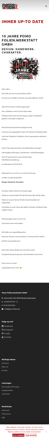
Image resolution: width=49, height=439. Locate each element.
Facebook (8, 326)
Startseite (5, 363)
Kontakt (5, 370)
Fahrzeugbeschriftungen (10, 387)
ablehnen (31, 435)
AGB (3, 417)
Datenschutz (6, 414)
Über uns (5, 367)
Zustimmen (18, 435)
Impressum (6, 410)
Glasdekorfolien (7, 390)
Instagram (8, 329)
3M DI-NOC (6, 394)
